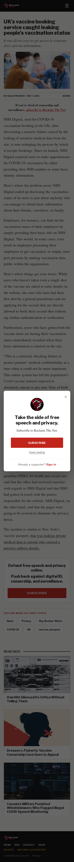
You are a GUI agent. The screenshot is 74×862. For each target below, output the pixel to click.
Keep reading (37, 452)
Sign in (51, 464)
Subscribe (37, 442)
